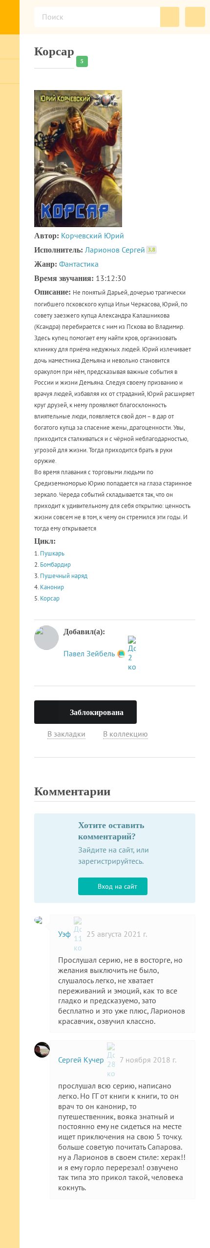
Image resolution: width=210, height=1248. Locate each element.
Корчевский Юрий (92, 235)
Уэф (65, 934)
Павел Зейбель (89, 653)
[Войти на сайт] (10, 46)
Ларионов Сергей (120, 249)
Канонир (52, 587)
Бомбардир (55, 564)
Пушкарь (52, 553)
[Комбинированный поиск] (195, 17)
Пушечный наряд (63, 576)
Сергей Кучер (82, 1059)
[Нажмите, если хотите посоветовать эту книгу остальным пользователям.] (155, 710)
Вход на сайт (117, 886)
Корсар (50, 598)
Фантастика (79, 264)
